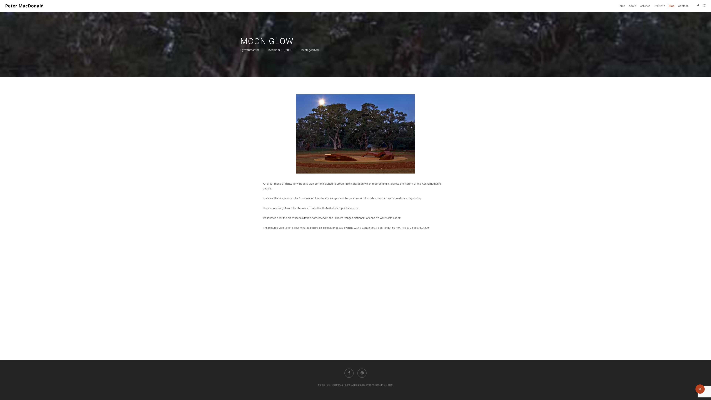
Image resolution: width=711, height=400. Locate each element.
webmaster (251, 50)
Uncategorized (309, 50)
